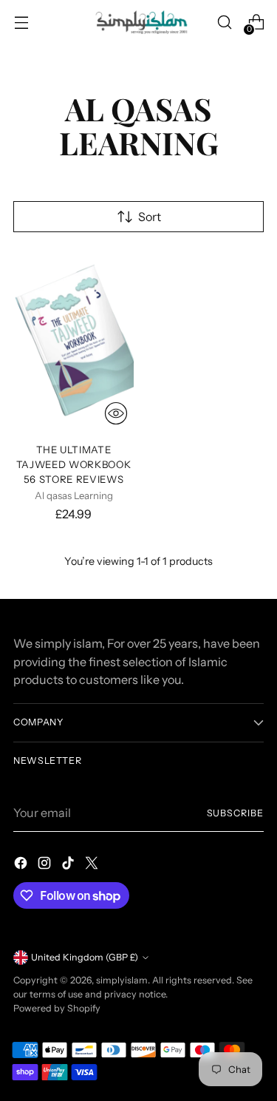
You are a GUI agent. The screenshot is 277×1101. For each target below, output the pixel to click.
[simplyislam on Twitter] (93, 865)
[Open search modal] (224, 22)
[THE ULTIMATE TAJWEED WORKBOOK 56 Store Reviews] (73, 340)
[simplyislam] (139, 22)
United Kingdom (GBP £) (84, 957)
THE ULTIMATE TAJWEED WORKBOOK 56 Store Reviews (73, 464)
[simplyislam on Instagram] (46, 865)
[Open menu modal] (21, 22)
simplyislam (122, 980)
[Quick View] (116, 413)
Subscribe (235, 813)
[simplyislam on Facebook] (22, 865)
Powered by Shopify (56, 1008)
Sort (149, 216)
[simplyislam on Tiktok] (69, 865)
